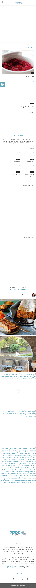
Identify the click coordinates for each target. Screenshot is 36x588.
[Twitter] (13, 579)
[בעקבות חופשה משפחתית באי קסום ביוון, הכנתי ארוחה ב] (18, 354)
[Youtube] (8, 579)
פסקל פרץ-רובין (18, 135)
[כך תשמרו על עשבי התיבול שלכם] (28, 169)
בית (33, 44)
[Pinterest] (18, 579)
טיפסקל (32, 159)
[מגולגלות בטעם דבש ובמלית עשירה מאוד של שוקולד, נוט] (18, 391)
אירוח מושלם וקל (30, 161)
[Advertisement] (18, 24)
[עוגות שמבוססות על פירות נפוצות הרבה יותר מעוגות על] (18, 317)
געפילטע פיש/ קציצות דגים (25, 106)
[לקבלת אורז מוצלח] (14, 169)
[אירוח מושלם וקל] (28, 156)
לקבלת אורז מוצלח (16, 174)
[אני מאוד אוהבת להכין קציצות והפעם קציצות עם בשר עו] (18, 465)
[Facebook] (27, 579)
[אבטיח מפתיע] (14, 156)
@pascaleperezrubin (18, 289)
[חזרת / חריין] (18, 62)
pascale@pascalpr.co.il (14, 567)
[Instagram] (22, 579)
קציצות (32, 103)
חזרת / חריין (30, 76)
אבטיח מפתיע (17, 161)
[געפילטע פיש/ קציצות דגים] (18, 92)
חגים (32, 72)
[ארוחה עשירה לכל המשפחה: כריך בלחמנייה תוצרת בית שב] (18, 428)
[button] (2, 84)
